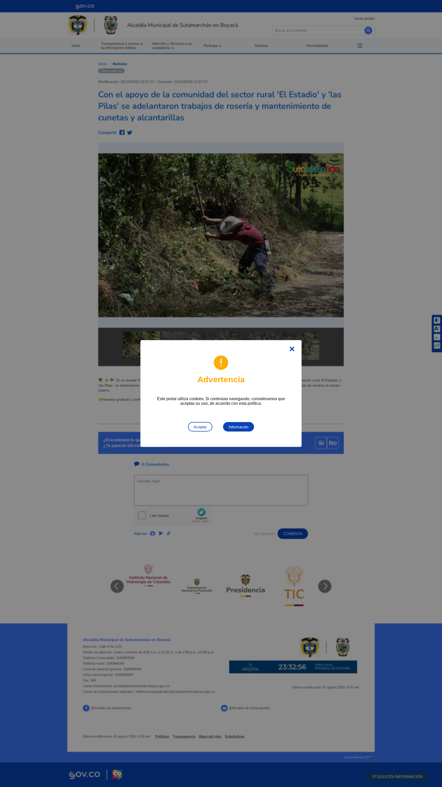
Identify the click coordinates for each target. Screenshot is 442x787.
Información (238, 427)
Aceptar (200, 427)
